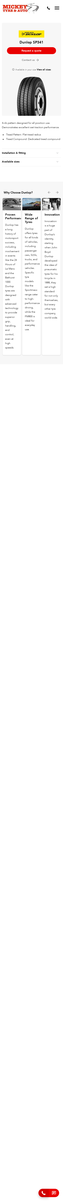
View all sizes (44, 69)
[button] (54, 1193)
